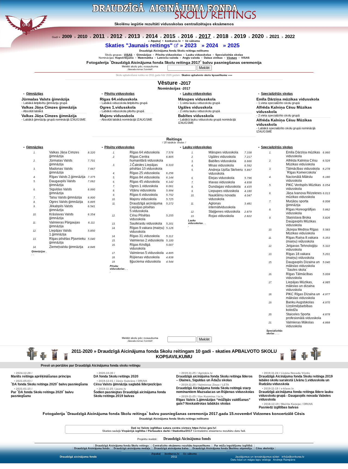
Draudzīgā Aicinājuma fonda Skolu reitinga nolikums (174, 50)
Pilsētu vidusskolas (169, 54)
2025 (234, 45)
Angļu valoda (191, 57)
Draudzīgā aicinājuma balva (171, 448)
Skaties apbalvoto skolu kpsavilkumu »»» (207, 75)
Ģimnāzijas (143, 54)
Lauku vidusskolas (198, 54)
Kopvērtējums (124, 57)
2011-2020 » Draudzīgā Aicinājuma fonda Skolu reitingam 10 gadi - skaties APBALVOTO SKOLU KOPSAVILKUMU (174, 354)
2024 (213, 45)
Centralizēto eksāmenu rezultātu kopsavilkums (181, 445)
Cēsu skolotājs (265, 448)
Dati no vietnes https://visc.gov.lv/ (173, 427)
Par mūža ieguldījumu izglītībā (233, 445)
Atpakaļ (156, 453)
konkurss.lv (173, 40)
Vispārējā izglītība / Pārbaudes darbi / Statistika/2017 (157, 430)
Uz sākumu (192, 40)
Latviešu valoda (167, 57)
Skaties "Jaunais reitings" (139, 45)
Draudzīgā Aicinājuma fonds (187, 439)
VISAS (245, 57)
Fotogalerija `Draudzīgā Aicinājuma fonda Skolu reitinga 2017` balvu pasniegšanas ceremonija (174, 62)
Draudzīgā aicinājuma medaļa (132, 448)
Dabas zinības (213, 57)
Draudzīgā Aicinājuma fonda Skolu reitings (122, 445)
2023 (191, 45)
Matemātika (145, 57)
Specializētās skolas (229, 54)
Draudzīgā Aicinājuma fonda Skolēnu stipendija (222, 448)
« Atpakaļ (154, 40)
